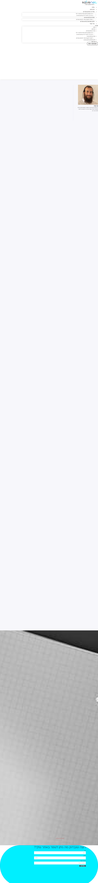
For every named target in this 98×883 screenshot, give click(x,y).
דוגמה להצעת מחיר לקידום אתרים (84, 19)
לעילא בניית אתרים (60, 838)
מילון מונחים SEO (90, 770)
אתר (94, 461)
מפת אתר (92, 780)
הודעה (96, 812)
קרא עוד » (96, 742)
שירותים (92, 9)
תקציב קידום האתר (57, 721)
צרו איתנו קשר (89, 410)
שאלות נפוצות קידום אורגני (88, 778)
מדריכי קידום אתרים (88, 12)
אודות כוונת (92, 768)
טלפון (97, 802)
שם (94, 450)
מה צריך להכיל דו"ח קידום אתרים (85, 15)
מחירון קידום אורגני (89, 17)
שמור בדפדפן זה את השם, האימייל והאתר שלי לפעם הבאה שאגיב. (80, 466)
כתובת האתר (83, 860)
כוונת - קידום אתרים (90, 716)
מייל (97, 807)
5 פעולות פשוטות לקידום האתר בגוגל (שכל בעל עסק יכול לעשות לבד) (91, 736)
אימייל (93, 455)
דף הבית (93, 124)
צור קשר (92, 24)
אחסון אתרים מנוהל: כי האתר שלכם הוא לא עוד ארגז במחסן (89, 757)
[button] (60, 25)
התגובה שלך (92, 433)
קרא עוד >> (92, 549)
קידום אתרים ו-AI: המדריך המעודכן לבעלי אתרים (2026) (89, 747)
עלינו (93, 7)
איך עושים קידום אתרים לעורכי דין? (84, 13)
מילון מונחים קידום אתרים (87, 21)
